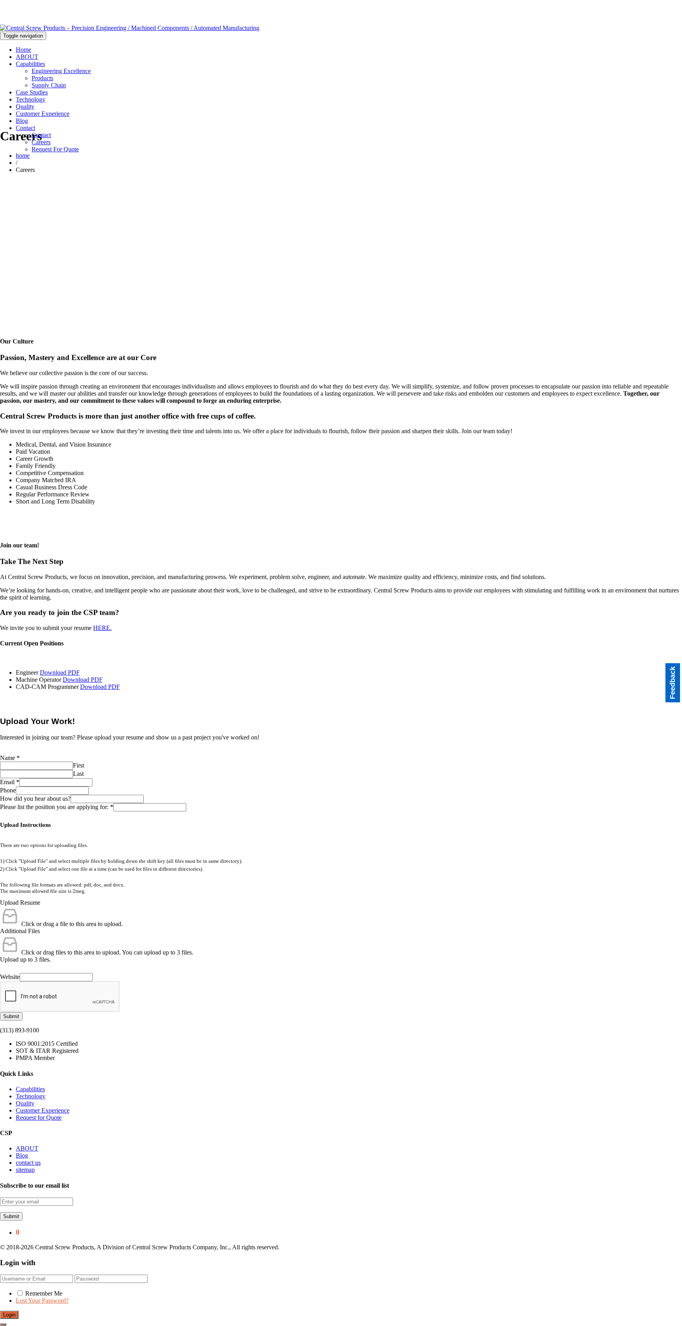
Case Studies (32, 92)
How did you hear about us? (35, 798)
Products (42, 78)
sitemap (25, 1169)
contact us (28, 1162)
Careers (41, 142)
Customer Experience (42, 113)
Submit (11, 1016)
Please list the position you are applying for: (56, 807)
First (78, 765)
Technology (30, 99)
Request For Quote (55, 149)
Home (23, 49)
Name (10, 757)
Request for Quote (39, 1117)
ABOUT (27, 56)
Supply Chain (49, 85)
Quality (25, 106)
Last (78, 773)
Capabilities (30, 63)
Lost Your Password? (42, 1300)
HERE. (102, 627)
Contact (25, 127)
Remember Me (43, 1293)
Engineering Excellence (61, 71)
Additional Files (20, 931)
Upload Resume (20, 902)
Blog (22, 120)
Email (9, 782)
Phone (8, 790)
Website (10, 976)
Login (9, 1315)
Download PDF (60, 672)
